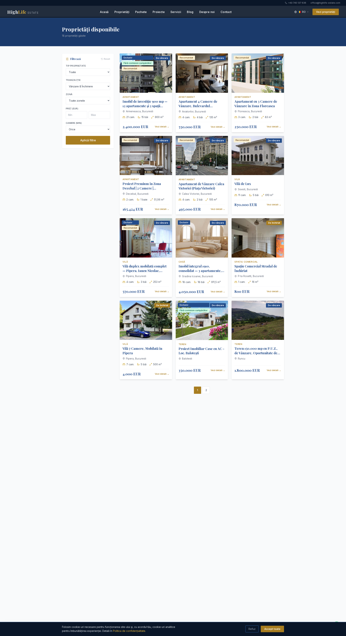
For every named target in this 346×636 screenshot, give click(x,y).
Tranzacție (73, 80)
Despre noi (207, 12)
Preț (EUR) (72, 108)
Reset (107, 59)
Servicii (175, 12)
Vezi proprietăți (325, 11)
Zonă (69, 94)
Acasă (104, 12)
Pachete (141, 12)
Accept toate (272, 628)
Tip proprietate (76, 65)
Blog (190, 12)
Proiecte (159, 12)
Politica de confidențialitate (129, 630)
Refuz (252, 628)
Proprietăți (121, 12)
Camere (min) (74, 123)
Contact (226, 12)
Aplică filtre (88, 140)
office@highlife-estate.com (325, 2)
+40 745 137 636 (297, 2)
